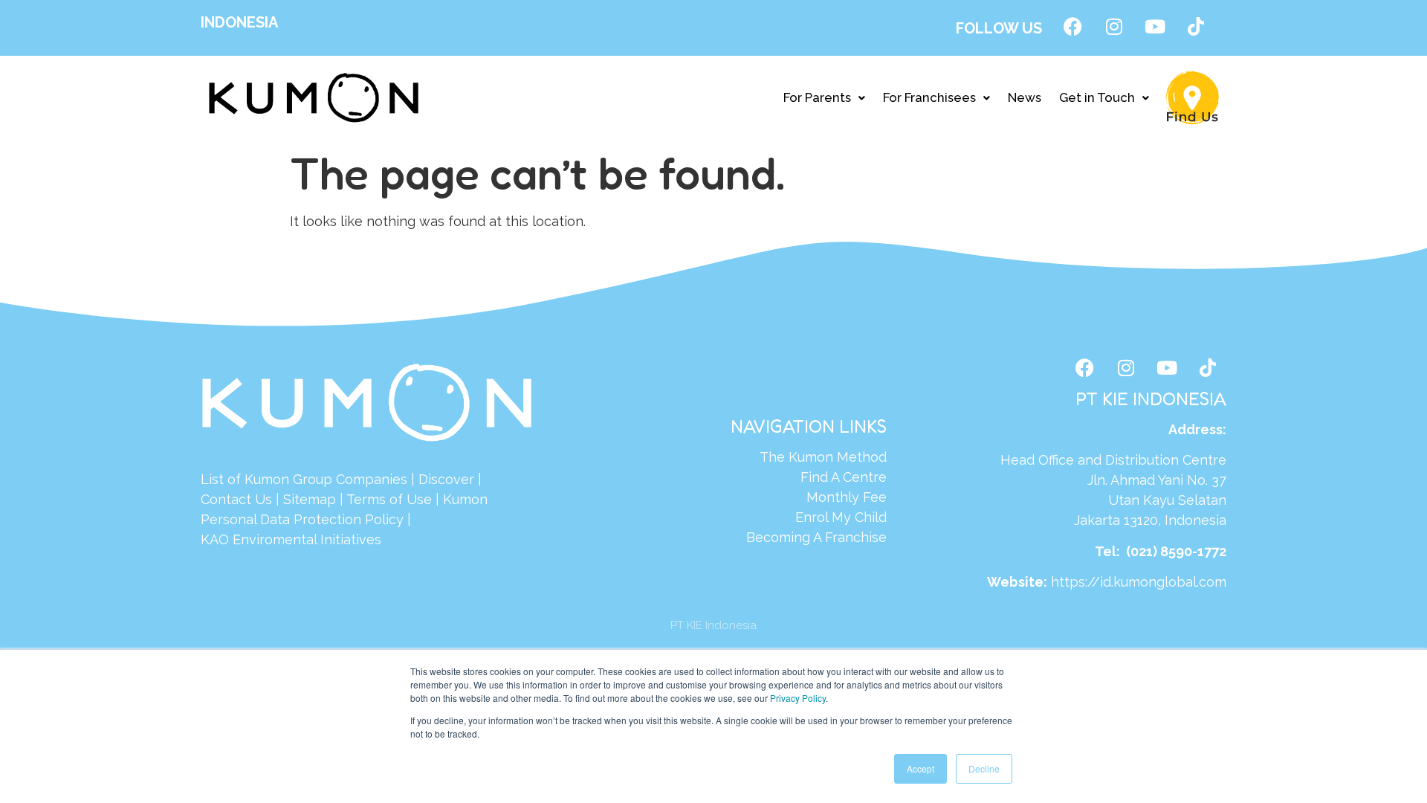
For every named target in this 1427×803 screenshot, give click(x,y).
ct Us (255, 499)
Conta (220, 499)
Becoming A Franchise (816, 537)
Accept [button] (920, 768)
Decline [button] (984, 768)
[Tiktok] (1195, 26)
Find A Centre (843, 477)
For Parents (817, 97)
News (1024, 97)
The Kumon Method (823, 457)
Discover (446, 479)
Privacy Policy (798, 697)
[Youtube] (1155, 26)
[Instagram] (1114, 26)
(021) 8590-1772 (1176, 551)
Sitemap (309, 499)
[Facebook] (1073, 26)
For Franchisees (929, 97)
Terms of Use (389, 499)
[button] (824, 98)
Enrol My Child (841, 517)
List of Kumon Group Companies (304, 479)
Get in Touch (1097, 97)
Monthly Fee (846, 497)
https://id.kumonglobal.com (1138, 582)
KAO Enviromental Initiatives (291, 539)
